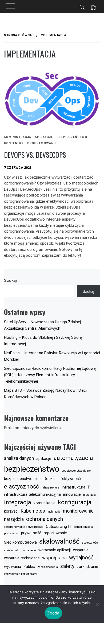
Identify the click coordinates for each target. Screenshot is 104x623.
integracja (17, 502)
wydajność (81, 557)
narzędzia (14, 519)
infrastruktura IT (76, 487)
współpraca (54, 557)
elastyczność (21, 486)
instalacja (89, 495)
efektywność (69, 478)
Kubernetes (33, 511)
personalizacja (83, 527)
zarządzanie (87, 566)
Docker (50, 478)
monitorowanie (78, 511)
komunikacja (44, 503)
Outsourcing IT (58, 526)
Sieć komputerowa (20, 542)
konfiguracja (74, 502)
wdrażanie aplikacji (54, 550)
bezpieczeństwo (31, 469)
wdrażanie (29, 550)
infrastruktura (50, 487)
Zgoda (53, 613)
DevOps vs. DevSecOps (35, 154)
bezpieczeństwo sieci (22, 478)
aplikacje (43, 458)
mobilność (54, 511)
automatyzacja (73, 457)
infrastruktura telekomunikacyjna (32, 494)
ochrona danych (44, 519)
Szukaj (10, 280)
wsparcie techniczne (22, 558)
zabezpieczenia (47, 567)
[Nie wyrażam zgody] (97, 604)
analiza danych (19, 458)
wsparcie (81, 550)
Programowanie (42, 143)
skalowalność (59, 541)
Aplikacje (44, 137)
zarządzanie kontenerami (20, 574)
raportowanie (55, 533)
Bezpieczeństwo (72, 137)
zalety (67, 566)
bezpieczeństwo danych (77, 470)
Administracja (17, 137)
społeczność (90, 542)
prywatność (31, 533)
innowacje (72, 494)
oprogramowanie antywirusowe (23, 527)
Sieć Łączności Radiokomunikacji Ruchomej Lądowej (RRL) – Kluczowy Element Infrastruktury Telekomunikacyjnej (50, 375)
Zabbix (29, 566)
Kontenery (13, 143)
